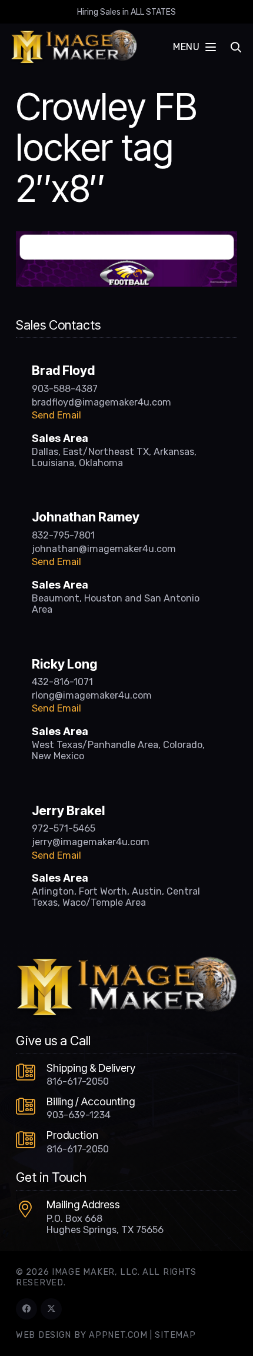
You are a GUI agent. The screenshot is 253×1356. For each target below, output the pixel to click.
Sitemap (175, 1335)
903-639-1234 (78, 1115)
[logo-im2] (74, 47)
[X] (51, 1309)
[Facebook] (26, 1309)
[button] (194, 47)
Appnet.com (118, 1335)
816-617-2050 (77, 1081)
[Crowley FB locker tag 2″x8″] (126, 238)
